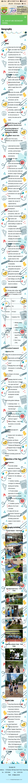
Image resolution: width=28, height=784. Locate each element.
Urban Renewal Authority (14, 732)
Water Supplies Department (15, 729)
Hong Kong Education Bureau (15, 704)
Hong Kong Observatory (14, 711)
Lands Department (12, 724)
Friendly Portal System (15, 779)
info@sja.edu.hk (16, 775)
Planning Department (13, 727)
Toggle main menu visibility (25, 17)
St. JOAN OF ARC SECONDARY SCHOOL (12, 22)
